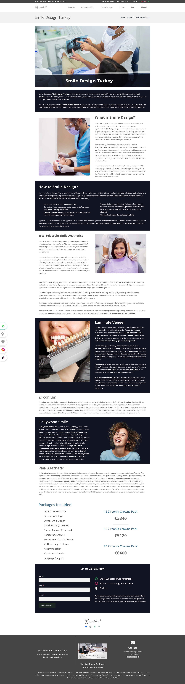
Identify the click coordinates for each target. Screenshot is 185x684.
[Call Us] (97, 588)
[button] (95, 7)
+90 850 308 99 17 (132, 657)
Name (41, 576)
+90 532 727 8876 (132, 654)
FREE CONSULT (47, 605)
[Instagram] (134, 1)
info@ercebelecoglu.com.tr (132, 652)
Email (40, 586)
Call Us (103, 588)
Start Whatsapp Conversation (116, 578)
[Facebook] (131, 1)
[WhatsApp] (136, 1)
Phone (41, 595)
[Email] (99, 627)
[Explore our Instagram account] (97, 583)
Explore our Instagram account (116, 583)
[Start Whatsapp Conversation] (97, 578)
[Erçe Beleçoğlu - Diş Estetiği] (41, 7)
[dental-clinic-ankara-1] (92, 651)
